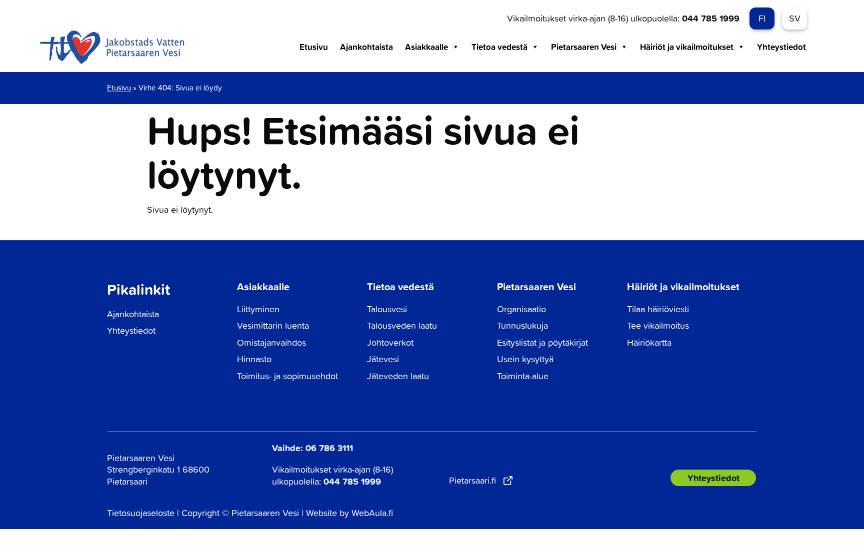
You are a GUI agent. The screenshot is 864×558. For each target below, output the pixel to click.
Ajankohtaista (366, 46)
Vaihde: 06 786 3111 (312, 447)
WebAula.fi (372, 513)
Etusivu (314, 46)
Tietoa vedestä (500, 46)
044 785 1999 (711, 17)
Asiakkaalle (426, 46)
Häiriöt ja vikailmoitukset (687, 46)
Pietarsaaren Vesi (583, 46)
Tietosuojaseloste (140, 513)
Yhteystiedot (781, 46)
